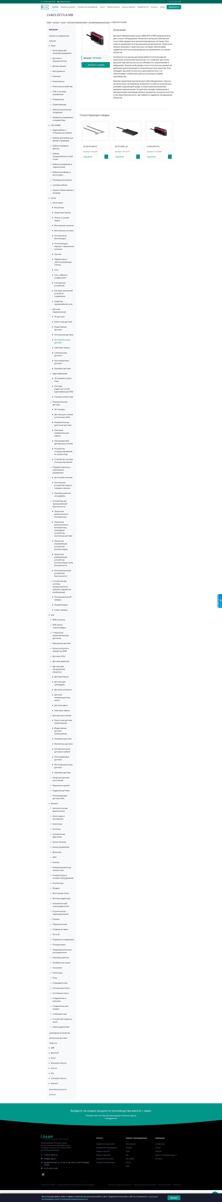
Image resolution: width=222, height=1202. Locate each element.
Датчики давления (61, 661)
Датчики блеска (61, 676)
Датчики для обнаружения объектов (59, 669)
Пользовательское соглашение (145, 1185)
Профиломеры (61, 605)
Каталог (55, 7)
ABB (52, 1048)
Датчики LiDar (59, 656)
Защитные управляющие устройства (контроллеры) (61, 545)
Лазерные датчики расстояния (61, 779)
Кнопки (56, 862)
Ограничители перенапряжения (60, 912)
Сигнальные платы (61, 988)
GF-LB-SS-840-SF (90, 146)
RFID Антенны (59, 619)
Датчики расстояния (62, 715)
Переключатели (60, 924)
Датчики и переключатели (60, 59)
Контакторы (58, 883)
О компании (160, 1144)
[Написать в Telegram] (43, 1174)
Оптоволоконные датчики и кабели (62, 750)
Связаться (173, 7)
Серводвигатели (60, 983)
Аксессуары (58, 202)
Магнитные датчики (63, 744)
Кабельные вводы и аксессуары (62, 173)
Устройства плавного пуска (62, 1020)
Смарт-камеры (61, 610)
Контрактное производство (87, 7)
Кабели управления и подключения (62, 165)
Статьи (102, 7)
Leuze (53, 198)
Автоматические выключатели (60, 809)
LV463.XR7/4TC (153, 146)
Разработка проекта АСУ (105, 1144)
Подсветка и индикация (63, 939)
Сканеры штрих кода (63, 397)
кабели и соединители (59, 36)
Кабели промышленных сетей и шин (63, 156)
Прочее (57, 254)
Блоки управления (61, 847)
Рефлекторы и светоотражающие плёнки (63, 262)
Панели (56, 919)
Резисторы (57, 973)
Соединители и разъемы (59, 999)
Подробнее (87, 157)
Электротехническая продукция (62, 111)
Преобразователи (61, 957)
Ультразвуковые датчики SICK (60, 797)
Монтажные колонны (64, 225)
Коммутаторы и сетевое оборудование (63, 876)
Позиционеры (59, 944)
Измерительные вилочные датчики (62, 423)
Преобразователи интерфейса (62, 494)
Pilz (52, 1073)
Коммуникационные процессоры (62, 868)
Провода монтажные (62, 180)
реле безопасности (58, 1089)
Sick (52, 615)
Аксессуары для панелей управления (62, 51)
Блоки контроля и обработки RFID (61, 649)
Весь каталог (131, 1144)
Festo (53, 45)
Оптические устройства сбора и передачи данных (63, 485)
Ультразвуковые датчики (61, 362)
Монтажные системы (64, 230)
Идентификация (60, 373)
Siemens (54, 803)
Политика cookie (165, 1185)
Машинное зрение (61, 785)
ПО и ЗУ (56, 934)
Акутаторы (57, 824)
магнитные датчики (58, 1038)
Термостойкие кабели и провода (63, 191)
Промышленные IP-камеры (63, 598)
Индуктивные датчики (60, 328)
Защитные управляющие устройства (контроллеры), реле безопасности (63, 560)
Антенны (57, 829)
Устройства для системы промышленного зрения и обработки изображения (62, 586)
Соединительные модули (60, 1007)
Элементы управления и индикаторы (63, 118)
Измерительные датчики (60, 403)
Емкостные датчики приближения (63, 721)
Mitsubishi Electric (59, 1063)
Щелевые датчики (62, 368)
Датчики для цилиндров (60, 683)
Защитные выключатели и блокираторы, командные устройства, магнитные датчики (63, 529)
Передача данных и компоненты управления (61, 470)
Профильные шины (61, 962)
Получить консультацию (105, 1162)
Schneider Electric (58, 1078)
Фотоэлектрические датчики (63, 766)
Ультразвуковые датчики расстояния (63, 442)
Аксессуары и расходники (59, 817)
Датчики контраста (63, 689)
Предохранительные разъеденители (62, 951)
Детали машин (59, 66)
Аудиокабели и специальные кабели (62, 131)
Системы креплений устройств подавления (63, 293)
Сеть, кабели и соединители (61, 276)
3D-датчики (59, 316)
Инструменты (59, 71)
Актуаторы (59, 207)
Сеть (56, 270)
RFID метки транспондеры (59, 626)
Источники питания (63, 477)
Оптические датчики (63, 334)
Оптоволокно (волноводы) (60, 237)
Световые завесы (62, 347)
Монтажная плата (61, 893)
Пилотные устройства (62, 86)
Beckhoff (55, 1053)
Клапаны (57, 76)
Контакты (154, 7)
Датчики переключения (59, 310)
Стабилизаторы (60, 1014)
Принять (174, 1198)
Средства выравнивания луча (63, 302)
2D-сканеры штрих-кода (63, 379)
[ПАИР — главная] (45, 7)
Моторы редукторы (61, 898)
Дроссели (57, 852)
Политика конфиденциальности (119, 1185)
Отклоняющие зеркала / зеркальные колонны (64, 246)
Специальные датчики (60, 354)
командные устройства (59, 1033)
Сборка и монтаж (113, 7)
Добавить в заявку (96, 65)
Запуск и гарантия (128, 7)
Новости (163, 7)
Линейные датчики (63, 738)
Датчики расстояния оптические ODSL (63, 416)
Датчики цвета (61, 705)
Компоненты (58, 81)
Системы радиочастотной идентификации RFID (63, 389)
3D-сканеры (59, 409)
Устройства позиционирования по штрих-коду (63, 451)
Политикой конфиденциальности (74, 1199)
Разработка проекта (68, 7)
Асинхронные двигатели (59, 835)
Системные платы (61, 993)
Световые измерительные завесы (61, 433)
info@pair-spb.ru (50, 1159)
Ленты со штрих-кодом (61, 219)
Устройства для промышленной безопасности (60, 504)
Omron (54, 1068)
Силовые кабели (60, 185)
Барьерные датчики (62, 643)
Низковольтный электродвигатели (61, 905)
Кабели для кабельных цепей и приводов (63, 139)
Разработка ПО (142, 7)
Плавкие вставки (60, 929)
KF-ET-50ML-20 (121, 146)
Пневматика (58, 99)
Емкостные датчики (63, 321)
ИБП (55, 857)
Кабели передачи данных (60, 147)
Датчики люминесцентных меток (62, 697)
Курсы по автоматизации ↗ (166, 1155)
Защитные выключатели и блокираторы (61, 514)
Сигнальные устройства (59, 284)
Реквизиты (177, 1185)
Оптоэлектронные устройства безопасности (62, 573)
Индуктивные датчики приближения (60, 731)
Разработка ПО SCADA (104, 1159)
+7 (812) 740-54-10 (51, 1155)
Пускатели (57, 967)
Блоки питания (59, 842)
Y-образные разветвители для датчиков (61, 635)
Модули (56, 888)
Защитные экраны (62, 212)
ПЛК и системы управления (59, 93)
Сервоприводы (59, 104)
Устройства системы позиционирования (63, 460)
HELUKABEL (56, 125)
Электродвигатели (61, 1027)
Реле (55, 978)
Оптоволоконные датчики (62, 341)
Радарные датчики (61, 790)
